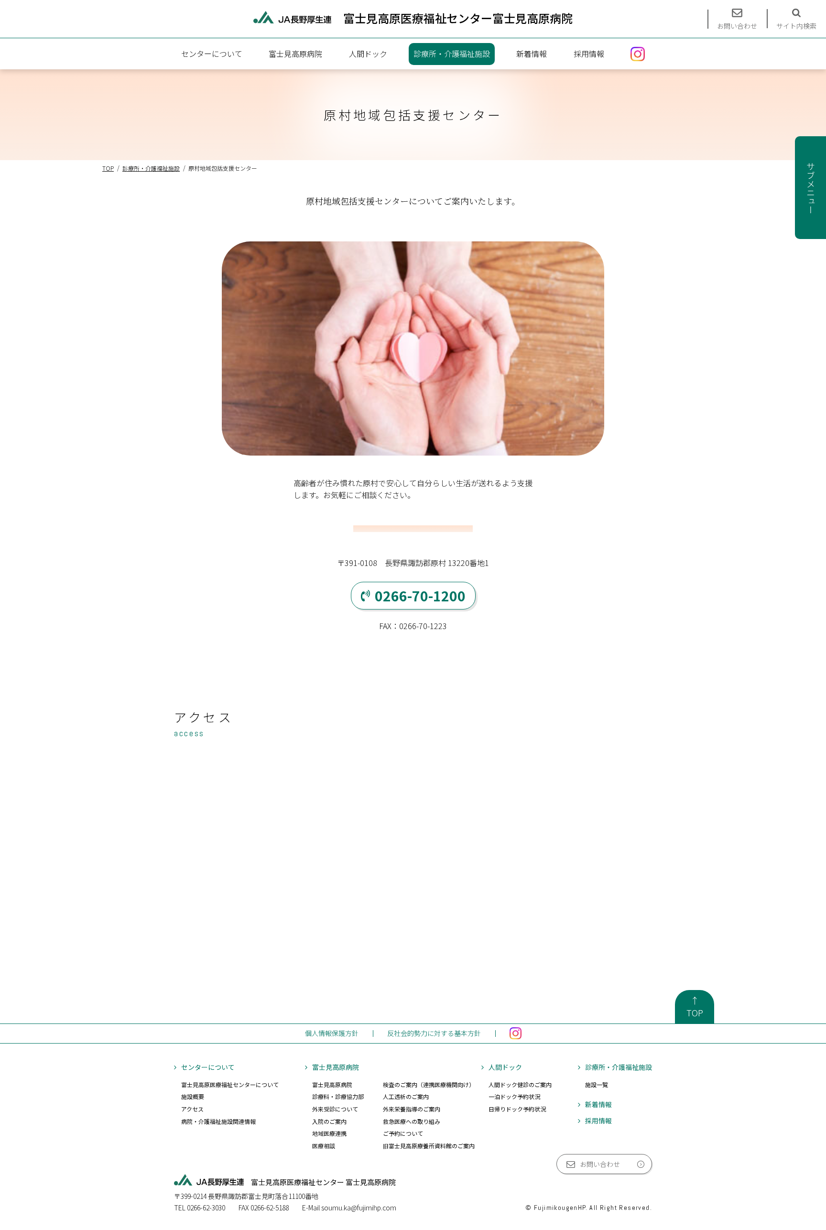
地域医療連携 (329, 1133)
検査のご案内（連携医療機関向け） (429, 1084)
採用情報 (589, 53)
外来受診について (335, 1109)
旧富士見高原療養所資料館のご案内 (429, 1146)
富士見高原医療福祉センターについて (230, 1084)
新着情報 (531, 53)
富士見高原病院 (295, 53)
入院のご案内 (329, 1121)
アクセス (192, 1109)
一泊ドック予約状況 (514, 1096)
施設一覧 (596, 1084)
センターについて (211, 53)
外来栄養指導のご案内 (411, 1109)
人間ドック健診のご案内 (520, 1084)
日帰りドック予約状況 (517, 1109)
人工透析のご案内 (406, 1096)
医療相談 (323, 1146)
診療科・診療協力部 (338, 1096)
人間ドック (368, 53)
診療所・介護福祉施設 (451, 53)
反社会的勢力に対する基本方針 (434, 1033)
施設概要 (192, 1096)
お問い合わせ (600, 1164)
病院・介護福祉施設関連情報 (218, 1121)
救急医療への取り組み (411, 1121)
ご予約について (403, 1133)
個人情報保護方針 (332, 1033)
